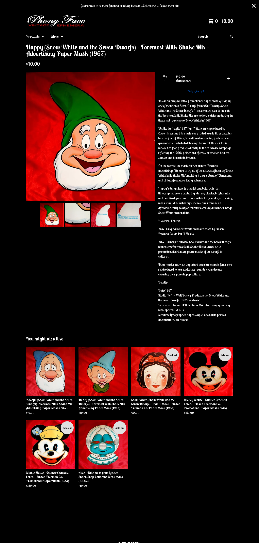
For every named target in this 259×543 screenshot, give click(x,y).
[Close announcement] (254, 5)
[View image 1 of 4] (52, 215)
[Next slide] (149, 137)
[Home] (57, 21)
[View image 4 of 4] (129, 215)
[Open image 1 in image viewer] (90, 136)
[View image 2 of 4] (77, 215)
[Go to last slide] (31, 137)
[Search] (231, 36)
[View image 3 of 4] (103, 215)
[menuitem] (35, 36)
